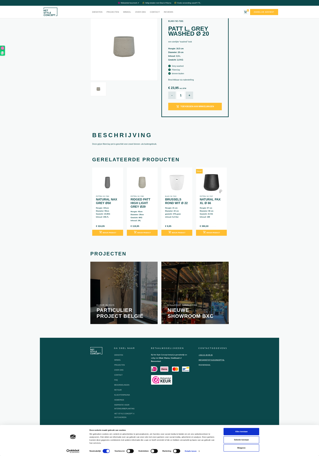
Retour (118, 390)
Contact (155, 12)
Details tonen (190, 451)
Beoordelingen (121, 385)
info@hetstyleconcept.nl (212, 360)
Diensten (97, 12)
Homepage (119, 400)
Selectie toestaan (241, 440)
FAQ (116, 380)
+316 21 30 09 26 (206, 355)
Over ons (140, 12)
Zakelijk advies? (264, 12)
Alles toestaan (241, 431)
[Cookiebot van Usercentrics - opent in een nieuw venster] (73, 451)
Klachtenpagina (122, 395)
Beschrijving (122, 135)
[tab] (122, 135)
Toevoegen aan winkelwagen (197, 106)
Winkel (127, 12)
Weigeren (241, 448)
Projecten (113, 12)
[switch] (130, 451)
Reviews (168, 12)
